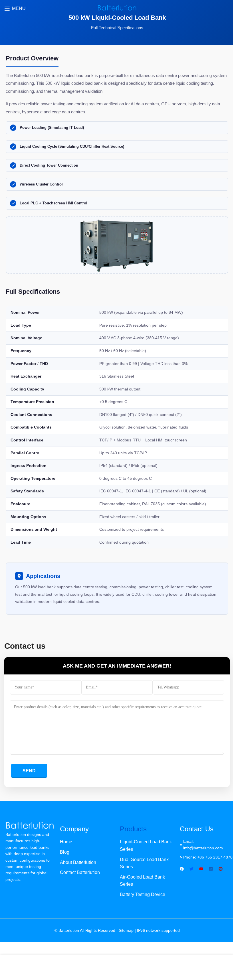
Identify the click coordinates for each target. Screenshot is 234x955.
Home (66, 841)
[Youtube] (201, 869)
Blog (64, 852)
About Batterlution (78, 862)
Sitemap (126, 930)
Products (133, 829)
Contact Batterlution (80, 872)
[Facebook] (182, 869)
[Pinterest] (221, 869)
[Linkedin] (211, 869)
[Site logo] (117, 8)
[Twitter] (191, 869)
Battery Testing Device (142, 894)
